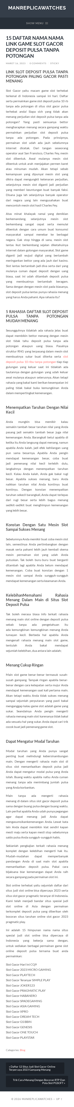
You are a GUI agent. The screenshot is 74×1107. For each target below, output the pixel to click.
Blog (22, 1050)
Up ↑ (59, 1099)
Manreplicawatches (37, 8)
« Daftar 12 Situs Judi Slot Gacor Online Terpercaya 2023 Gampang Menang (32, 1068)
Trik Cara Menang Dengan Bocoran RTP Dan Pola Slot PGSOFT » (39, 1081)
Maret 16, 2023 (16, 63)
